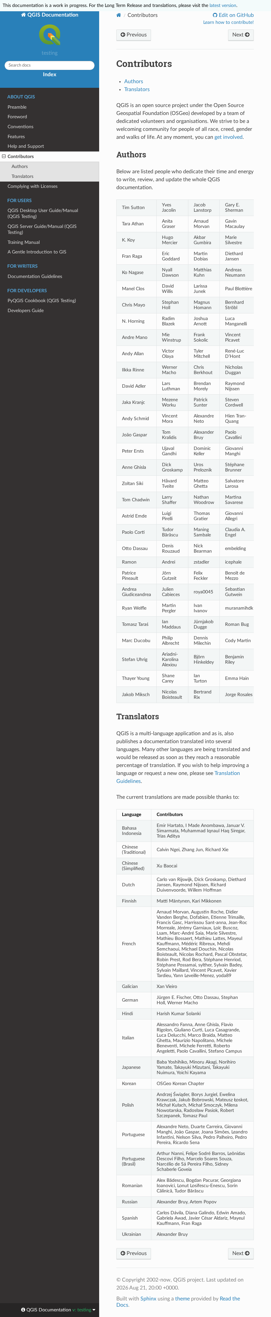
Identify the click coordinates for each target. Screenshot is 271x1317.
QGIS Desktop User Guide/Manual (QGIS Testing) (43, 213)
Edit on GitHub (235, 15)
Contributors (21, 156)
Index (49, 74)
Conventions (20, 126)
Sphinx (148, 1298)
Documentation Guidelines (35, 276)
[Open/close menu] (4, 157)
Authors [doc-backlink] (131, 154)
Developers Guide (26, 310)
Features (16, 136)
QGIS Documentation (52, 15)
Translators (22, 176)
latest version (223, 5)
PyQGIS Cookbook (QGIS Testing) (42, 300)
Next (238, 34)
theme (182, 1298)
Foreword (17, 116)
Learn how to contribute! (228, 22)
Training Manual (24, 242)
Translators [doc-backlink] (137, 716)
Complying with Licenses (33, 186)
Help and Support (26, 146)
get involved (228, 137)
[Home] (118, 15)
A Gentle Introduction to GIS (37, 251)
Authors (20, 166)
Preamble (17, 107)
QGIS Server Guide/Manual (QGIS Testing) (42, 229)
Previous (136, 34)
